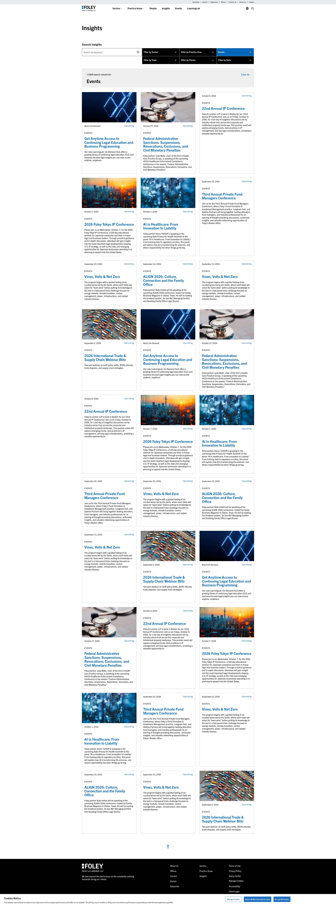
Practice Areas (135, 8)
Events (178, 8)
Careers (251, 2)
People (153, 8)
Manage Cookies (233, 899)
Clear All (245, 74)
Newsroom (214, 2)
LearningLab (193, 8)
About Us (242, 2)
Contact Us (232, 2)
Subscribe (196, 2)
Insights (166, 8)
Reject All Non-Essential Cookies (257, 899)
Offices (223, 2)
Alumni (205, 2)
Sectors (116, 8)
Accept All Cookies (282, 899)
